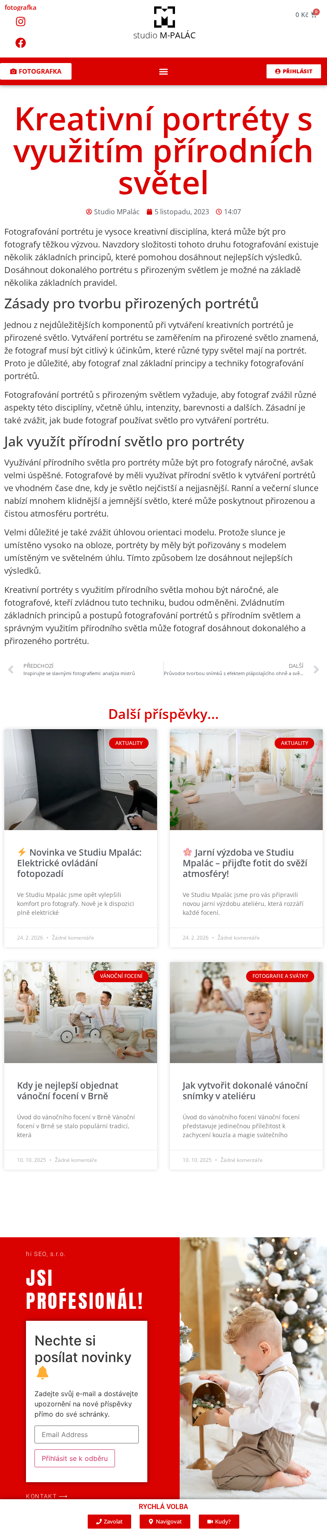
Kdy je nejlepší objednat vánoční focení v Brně (67, 1090)
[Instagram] (21, 21)
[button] (163, 71)
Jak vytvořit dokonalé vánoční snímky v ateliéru (245, 1090)
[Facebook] (21, 42)
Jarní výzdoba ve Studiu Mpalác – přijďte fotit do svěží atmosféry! (245, 863)
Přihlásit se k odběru (75, 1458)
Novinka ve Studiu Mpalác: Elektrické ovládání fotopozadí (79, 863)
